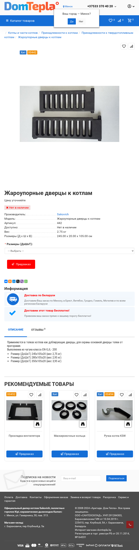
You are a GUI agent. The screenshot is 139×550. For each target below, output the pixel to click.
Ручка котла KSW (115, 435)
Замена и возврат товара (85, 497)
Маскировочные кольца (69, 435)
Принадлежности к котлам (59, 32)
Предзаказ (23, 264)
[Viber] (22, 281)
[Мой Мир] (14, 281)
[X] (18, 281)
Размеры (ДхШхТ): (20, 244)
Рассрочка (109, 497)
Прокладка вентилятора (24, 435)
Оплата (8, 497)
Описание (15, 329)
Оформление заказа (56, 497)
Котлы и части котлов (23, 32)
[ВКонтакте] (6, 281)
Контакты (36, 497)
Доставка (21, 497)
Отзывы (38, 329)
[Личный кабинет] (130, 6)
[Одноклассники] (10, 281)
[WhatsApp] (26, 281)
